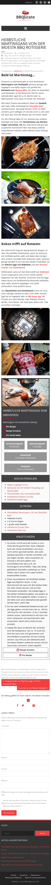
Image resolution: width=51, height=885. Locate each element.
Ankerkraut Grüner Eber (18, 527)
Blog (5, 56)
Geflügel (22, 56)
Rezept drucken (13, 431)
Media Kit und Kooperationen (35, 878)
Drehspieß (23, 58)
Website (4, 780)
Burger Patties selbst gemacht (12, 857)
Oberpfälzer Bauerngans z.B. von (22, 512)
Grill (34, 58)
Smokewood (5, 66)
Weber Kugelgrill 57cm (17, 485)
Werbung (26, 66)
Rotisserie (36, 63)
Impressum (23, 875)
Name (4, 757)
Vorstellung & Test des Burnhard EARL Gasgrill (18, 861)
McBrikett (32, 61)
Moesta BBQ (40, 61)
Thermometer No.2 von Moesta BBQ (23, 493)
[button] (4, 418)
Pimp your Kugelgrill (20, 63)
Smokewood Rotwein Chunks (20, 496)
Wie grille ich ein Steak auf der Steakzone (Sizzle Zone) (22, 865)
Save (28, 700)
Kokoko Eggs (23, 61)
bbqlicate (9, 53)
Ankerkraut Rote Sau (16, 530)
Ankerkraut (8, 58)
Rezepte (29, 56)
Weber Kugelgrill (16, 66)
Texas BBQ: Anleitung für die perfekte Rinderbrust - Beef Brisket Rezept (25, 848)
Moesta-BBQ (21, 90)
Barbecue (16, 58)
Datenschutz (35, 875)
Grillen (38, 58)
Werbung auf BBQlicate (13, 878)
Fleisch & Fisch (13, 56)
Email (4, 769)
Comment (5, 726)
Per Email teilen (13, 435)
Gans (30, 58)
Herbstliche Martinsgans (9, 61)
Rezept (30, 63)
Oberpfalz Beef (6, 63)
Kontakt (13, 875)
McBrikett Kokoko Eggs (17, 499)
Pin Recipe (10, 426)
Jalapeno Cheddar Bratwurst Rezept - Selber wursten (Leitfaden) (25, 853)
